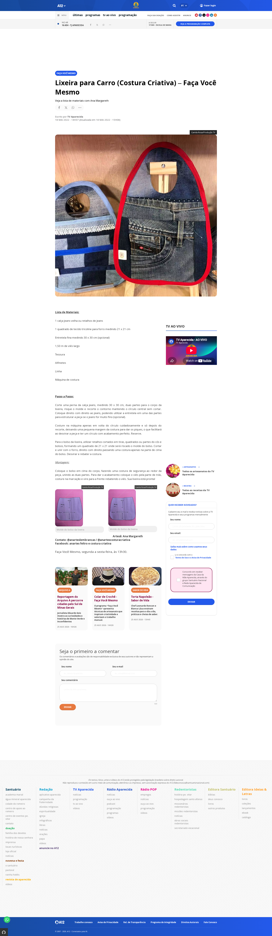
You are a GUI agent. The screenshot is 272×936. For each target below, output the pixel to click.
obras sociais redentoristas (181, 822)
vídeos (9, 884)
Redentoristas (185, 789)
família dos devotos (16, 833)
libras (42, 825)
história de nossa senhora (19, 837)
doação (10, 828)
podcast (111, 803)
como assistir (173, 15)
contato (9, 823)
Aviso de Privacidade (108, 922)
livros (211, 803)
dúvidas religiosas (48, 806)
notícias (10, 855)
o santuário (11, 865)
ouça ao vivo (113, 799)
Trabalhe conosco (84, 922)
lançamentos (248, 808)
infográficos (45, 820)
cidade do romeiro (15, 803)
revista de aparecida (18, 879)
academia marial (14, 794)
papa (42, 838)
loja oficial (11, 851)
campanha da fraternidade (46, 801)
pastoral (10, 870)
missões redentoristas (186, 811)
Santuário (13, 789)
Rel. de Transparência (134, 922)
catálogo (246, 817)
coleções (246, 803)
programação (128, 15)
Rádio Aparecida (119, 789)
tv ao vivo (109, 15)
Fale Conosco (210, 922)
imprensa (11, 842)
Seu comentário (69, 680)
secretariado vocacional (186, 828)
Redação (46, 789)
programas (92, 15)
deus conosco (215, 799)
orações (43, 834)
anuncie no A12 (49, 848)
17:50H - (160, 25)
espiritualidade (47, 811)
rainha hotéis (13, 874)
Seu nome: (175, 519)
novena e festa (15, 860)
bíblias (211, 794)
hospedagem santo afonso (188, 799)
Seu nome (66, 666)
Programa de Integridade (163, 922)
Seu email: (175, 533)
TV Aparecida (83, 789)
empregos (146, 794)
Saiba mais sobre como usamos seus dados (188, 548)
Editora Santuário (221, 789)
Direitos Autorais (190, 922)
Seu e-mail (117, 666)
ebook (245, 812)
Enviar (67, 707)
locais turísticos (14, 846)
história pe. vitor (183, 794)
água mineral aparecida (18, 799)
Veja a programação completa (195, 24)
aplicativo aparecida (50, 794)
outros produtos (216, 808)
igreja (42, 815)
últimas (78, 15)
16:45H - (73, 25)
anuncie (187, 15)
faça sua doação (155, 15)
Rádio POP (149, 789)
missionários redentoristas (181, 805)
